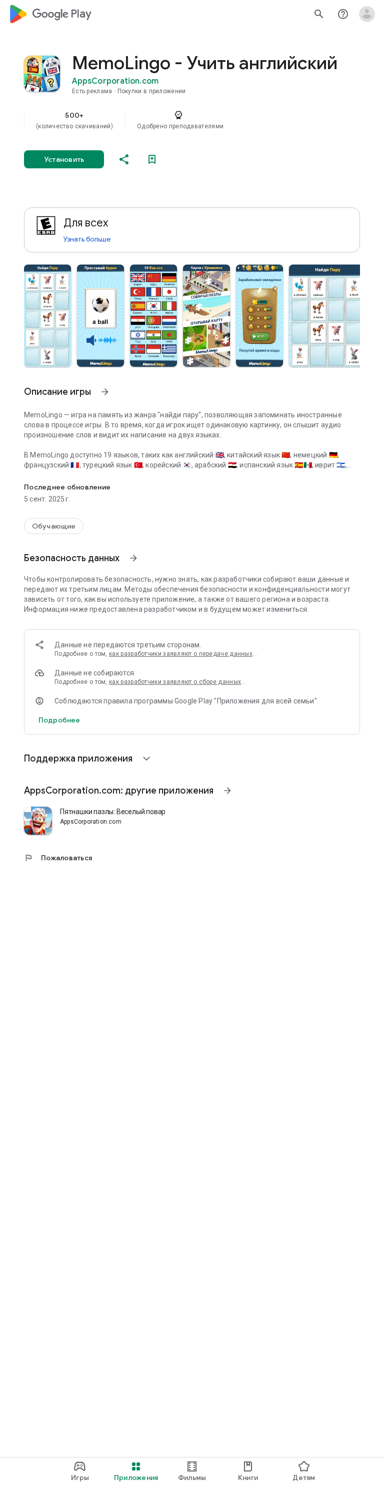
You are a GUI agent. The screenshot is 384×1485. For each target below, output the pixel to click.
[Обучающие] (54, 526)
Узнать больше (87, 238)
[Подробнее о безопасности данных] (59, 720)
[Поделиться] (124, 159)
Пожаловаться (58, 857)
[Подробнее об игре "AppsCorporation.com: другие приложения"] (228, 791)
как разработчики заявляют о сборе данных (175, 681)
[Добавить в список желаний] (152, 159)
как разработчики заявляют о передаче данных (180, 653)
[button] (47, 316)
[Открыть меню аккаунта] (367, 14)
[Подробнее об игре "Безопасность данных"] (134, 558)
